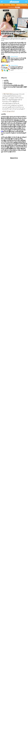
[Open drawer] (1, 1)
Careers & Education (21, 5)
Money (13, 5)
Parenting (7, 5)
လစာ (2, 131)
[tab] (7, 5)
